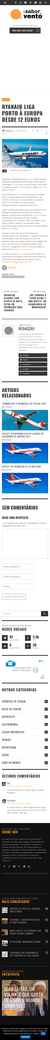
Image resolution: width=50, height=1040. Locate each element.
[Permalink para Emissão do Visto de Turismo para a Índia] (5, 910)
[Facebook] (15, 2)
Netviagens (15, 262)
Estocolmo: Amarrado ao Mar (25, 941)
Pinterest (26, 374)
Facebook (26, 364)
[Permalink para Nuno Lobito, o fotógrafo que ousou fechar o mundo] (5, 932)
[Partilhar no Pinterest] (46, 130)
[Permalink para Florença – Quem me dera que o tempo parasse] (5, 921)
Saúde (5, 755)
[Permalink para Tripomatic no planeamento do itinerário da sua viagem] (5, 954)
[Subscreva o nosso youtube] (5, 646)
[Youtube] (40, 2)
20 (47, 908)
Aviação (6, 99)
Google (25, 369)
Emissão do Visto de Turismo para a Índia (25, 910)
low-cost (5, 277)
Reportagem (9, 747)
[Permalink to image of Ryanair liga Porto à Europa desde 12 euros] (25, 153)
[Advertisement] (25, 63)
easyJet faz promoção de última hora (21, 466)
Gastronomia (10, 724)
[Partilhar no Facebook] (33, 130)
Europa (44, 187)
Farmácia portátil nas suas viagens (20, 786)
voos (19, 194)
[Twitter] (35, 2)
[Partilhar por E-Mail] (46, 133)
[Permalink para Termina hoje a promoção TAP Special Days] (25, 420)
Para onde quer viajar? (25, 30)
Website (26, 355)
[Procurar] (5, 2)
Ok (43, 1034)
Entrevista (8, 717)
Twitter (25, 360)
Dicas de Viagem (11, 709)
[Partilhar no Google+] (42, 130)
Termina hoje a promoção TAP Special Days (24, 403)
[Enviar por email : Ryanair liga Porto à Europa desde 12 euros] (4, 267)
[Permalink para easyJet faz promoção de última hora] (25, 483)
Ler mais (25, 1037)
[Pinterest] (30, 2)
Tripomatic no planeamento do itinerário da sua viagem (24, 954)
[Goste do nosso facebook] (28, 638)
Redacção (8, 407)
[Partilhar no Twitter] (37, 130)
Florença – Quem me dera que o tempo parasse (25, 921)
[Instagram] (25, 2)
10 (47, 930)
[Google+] (20, 2)
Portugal (15, 184)
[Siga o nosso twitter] (5, 638)
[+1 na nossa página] (28, 646)
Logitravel (27, 262)
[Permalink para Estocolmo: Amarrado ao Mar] (5, 943)
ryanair (21, 277)
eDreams (6, 262)
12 (47, 919)
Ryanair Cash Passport (24, 249)
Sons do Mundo (11, 763)
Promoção (13, 277)
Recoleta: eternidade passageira (20, 803)
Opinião (6, 740)
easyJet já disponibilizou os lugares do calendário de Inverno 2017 (23, 435)
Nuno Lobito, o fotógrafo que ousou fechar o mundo (25, 932)
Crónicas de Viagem (14, 701)
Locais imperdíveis (13, 732)
